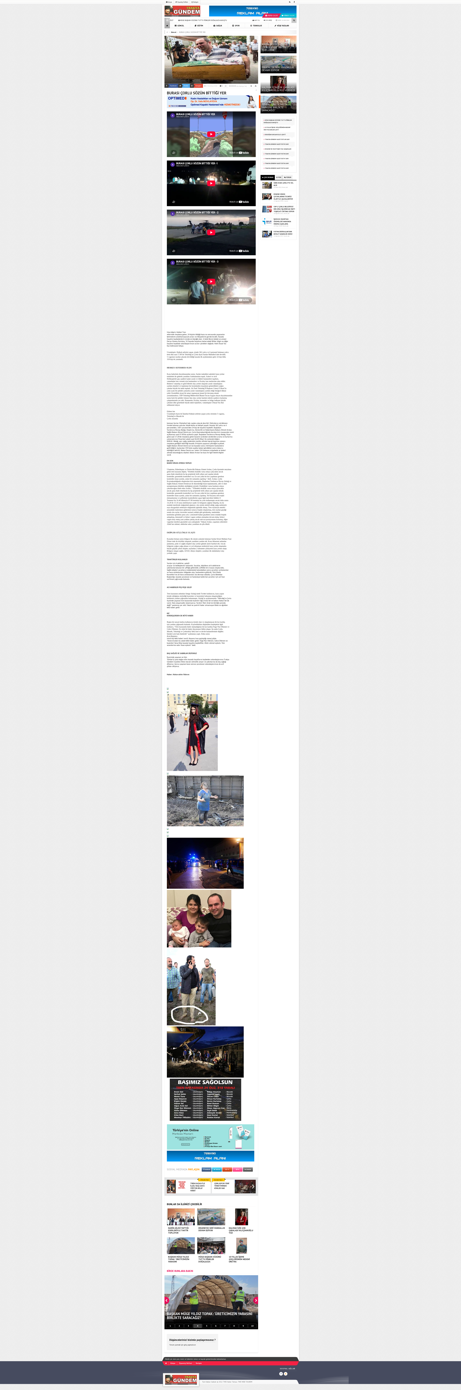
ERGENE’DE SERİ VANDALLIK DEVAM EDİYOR (278, 69)
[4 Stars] (234, 86)
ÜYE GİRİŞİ (268, 20)
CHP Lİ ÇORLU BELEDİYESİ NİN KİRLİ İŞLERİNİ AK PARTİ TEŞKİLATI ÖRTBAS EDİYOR (284, 209)
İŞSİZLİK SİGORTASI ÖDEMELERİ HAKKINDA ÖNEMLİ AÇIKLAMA (282, 221)
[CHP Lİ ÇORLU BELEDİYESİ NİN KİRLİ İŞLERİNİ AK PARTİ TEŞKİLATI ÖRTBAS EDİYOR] (267, 212)
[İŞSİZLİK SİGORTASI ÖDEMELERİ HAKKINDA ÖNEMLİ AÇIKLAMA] (267, 225)
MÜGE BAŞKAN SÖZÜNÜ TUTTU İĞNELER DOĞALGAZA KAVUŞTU (183, 20)
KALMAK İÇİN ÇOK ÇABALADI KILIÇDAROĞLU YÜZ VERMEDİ (278, 89)
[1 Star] (229, 86)
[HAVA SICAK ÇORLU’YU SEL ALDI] (267, 188)
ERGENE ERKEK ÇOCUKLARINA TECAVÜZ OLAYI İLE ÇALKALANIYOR (283, 196)
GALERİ (273, 16)
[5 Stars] (235, 86)
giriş (185, 1345)
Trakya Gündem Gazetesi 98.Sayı (276, 154)
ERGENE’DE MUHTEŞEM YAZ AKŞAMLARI (277, 149)
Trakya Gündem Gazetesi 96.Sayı (276, 163)
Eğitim (200, 25)
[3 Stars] (232, 86)
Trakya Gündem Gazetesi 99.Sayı (276, 144)
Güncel (180, 25)
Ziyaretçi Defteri (182, 2)
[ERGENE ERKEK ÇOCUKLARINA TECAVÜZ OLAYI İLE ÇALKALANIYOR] (267, 200)
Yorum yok (285, 187)
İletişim (195, 2)
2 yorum (286, 201)
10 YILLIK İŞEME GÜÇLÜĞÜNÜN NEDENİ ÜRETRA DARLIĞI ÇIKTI (277, 128)
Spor (237, 25)
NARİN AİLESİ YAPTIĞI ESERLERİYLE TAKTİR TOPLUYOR (274, 47)
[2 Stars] (231, 86)
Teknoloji (257, 25)
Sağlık (219, 25)
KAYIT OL (257, 20)
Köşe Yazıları (283, 25)
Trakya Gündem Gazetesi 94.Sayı (276, 168)
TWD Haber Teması (230, 1382)
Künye (169, 2)
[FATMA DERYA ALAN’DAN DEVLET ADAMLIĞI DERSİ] (267, 237)
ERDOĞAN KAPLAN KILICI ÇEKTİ (274, 134)
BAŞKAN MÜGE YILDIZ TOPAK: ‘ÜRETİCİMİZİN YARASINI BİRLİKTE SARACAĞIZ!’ (275, 106)
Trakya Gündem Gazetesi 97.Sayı (276, 158)
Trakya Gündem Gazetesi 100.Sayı (277, 139)
